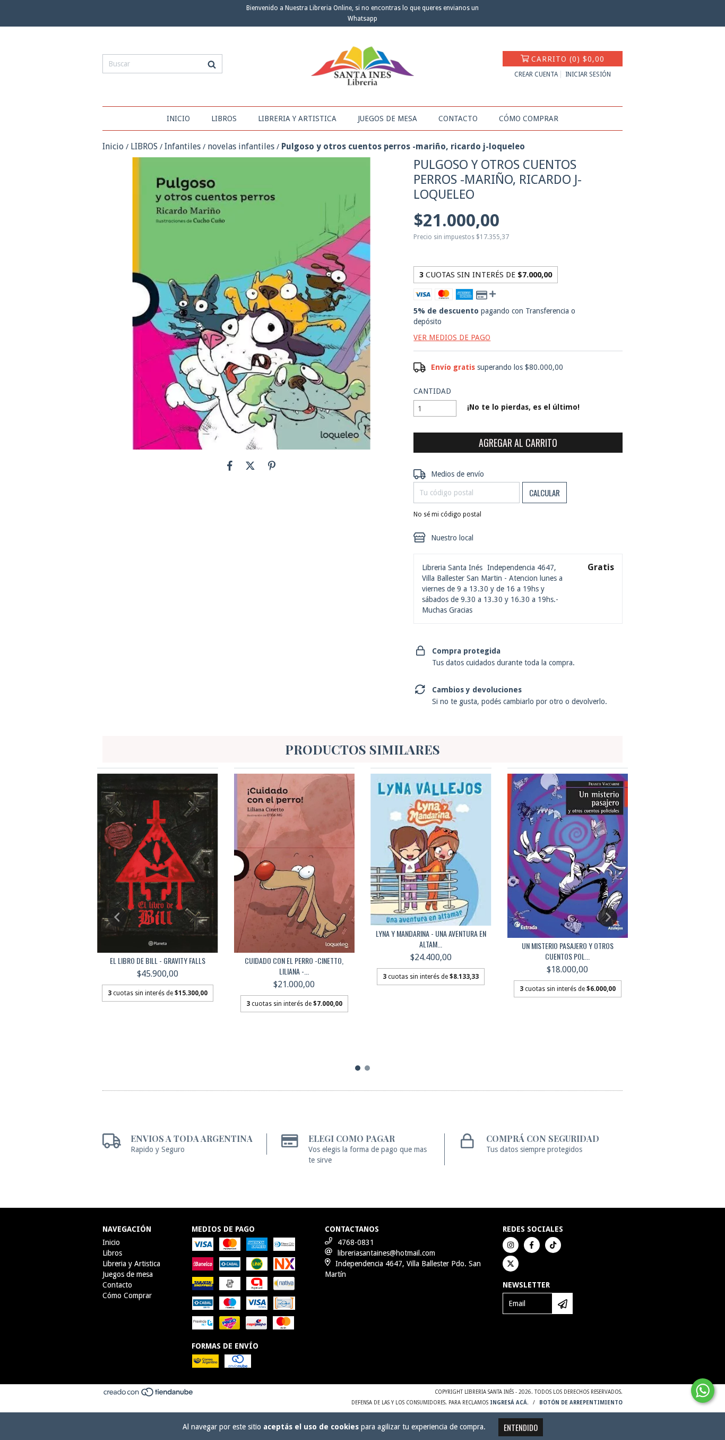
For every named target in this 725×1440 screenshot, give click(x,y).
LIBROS (144, 146)
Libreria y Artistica (297, 118)
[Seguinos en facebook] (532, 1245)
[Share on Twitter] (250, 465)
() (568, 59)
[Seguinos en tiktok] (553, 1245)
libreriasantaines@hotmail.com (386, 1253)
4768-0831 (356, 1242)
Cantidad (432, 391)
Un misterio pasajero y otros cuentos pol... (568, 951)
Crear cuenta (536, 74)
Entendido (521, 1427)
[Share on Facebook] (229, 465)
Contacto (458, 118)
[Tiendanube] (148, 1396)
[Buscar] (211, 63)
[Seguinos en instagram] (511, 1245)
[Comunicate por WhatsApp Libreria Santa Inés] (702, 1390)
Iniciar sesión (588, 74)
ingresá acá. (509, 1402)
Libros (224, 118)
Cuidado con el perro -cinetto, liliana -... (294, 966)
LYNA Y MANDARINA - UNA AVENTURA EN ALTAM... (431, 939)
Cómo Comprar (528, 118)
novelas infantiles (241, 146)
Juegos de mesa (387, 118)
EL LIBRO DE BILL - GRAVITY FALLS (157, 960)
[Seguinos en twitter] (511, 1264)
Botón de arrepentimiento (581, 1402)
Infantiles (183, 146)
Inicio (178, 118)
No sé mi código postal (447, 514)
